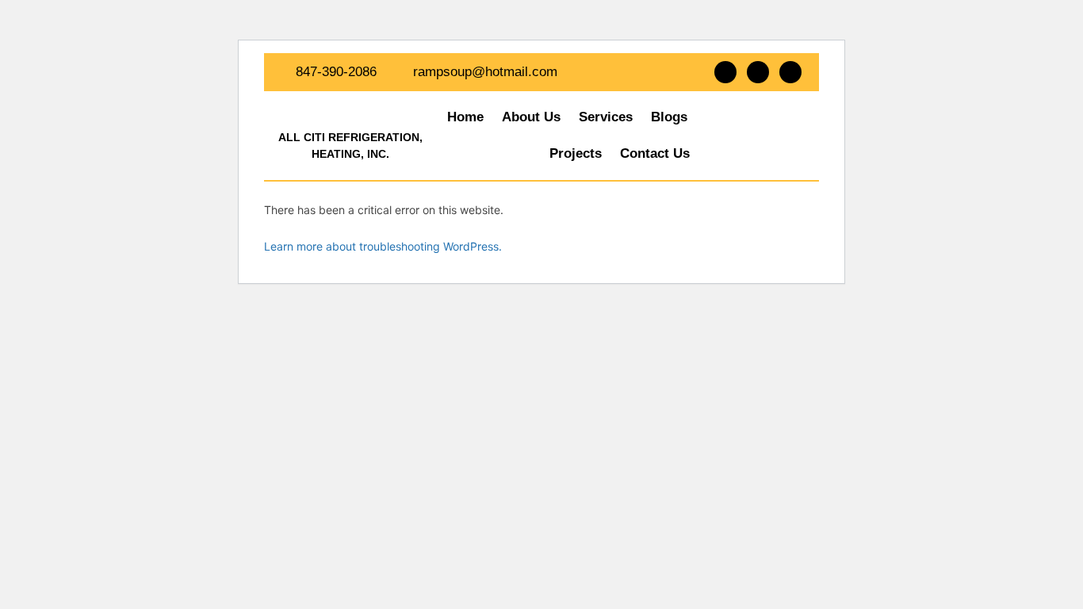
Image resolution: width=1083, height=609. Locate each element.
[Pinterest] (790, 72)
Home (465, 116)
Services (606, 116)
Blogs (669, 116)
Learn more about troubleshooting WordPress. (383, 246)
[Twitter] (758, 72)
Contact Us (655, 153)
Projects (575, 153)
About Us (531, 116)
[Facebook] (725, 72)
